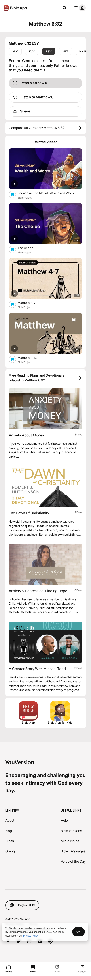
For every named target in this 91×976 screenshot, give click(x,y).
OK (78, 931)
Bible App (28, 722)
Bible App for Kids (60, 722)
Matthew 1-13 (31, 358)
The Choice (29, 248)
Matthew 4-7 (30, 303)
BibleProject (25, 197)
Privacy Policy (30, 935)
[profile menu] (79, 8)
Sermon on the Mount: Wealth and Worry (50, 193)
